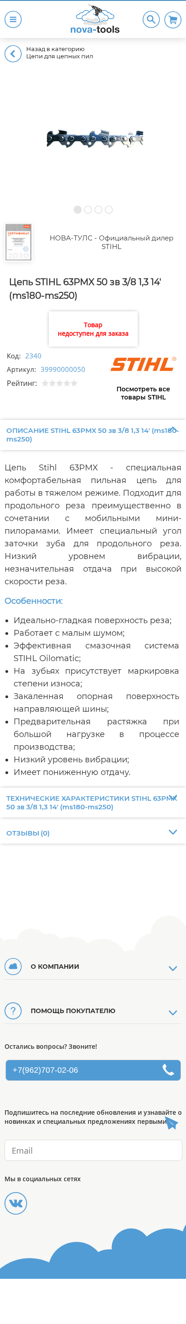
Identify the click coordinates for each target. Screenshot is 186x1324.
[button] (77, 209)
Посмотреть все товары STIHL (143, 393)
